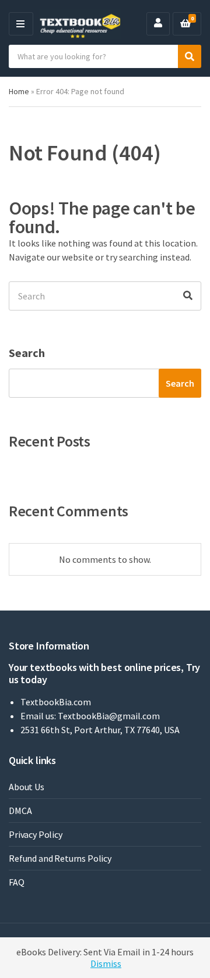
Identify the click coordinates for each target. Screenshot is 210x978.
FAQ (16, 882)
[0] (185, 24)
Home (19, 91)
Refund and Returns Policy (60, 858)
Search (27, 352)
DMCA (20, 810)
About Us (26, 787)
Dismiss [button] (105, 963)
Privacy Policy (35, 834)
